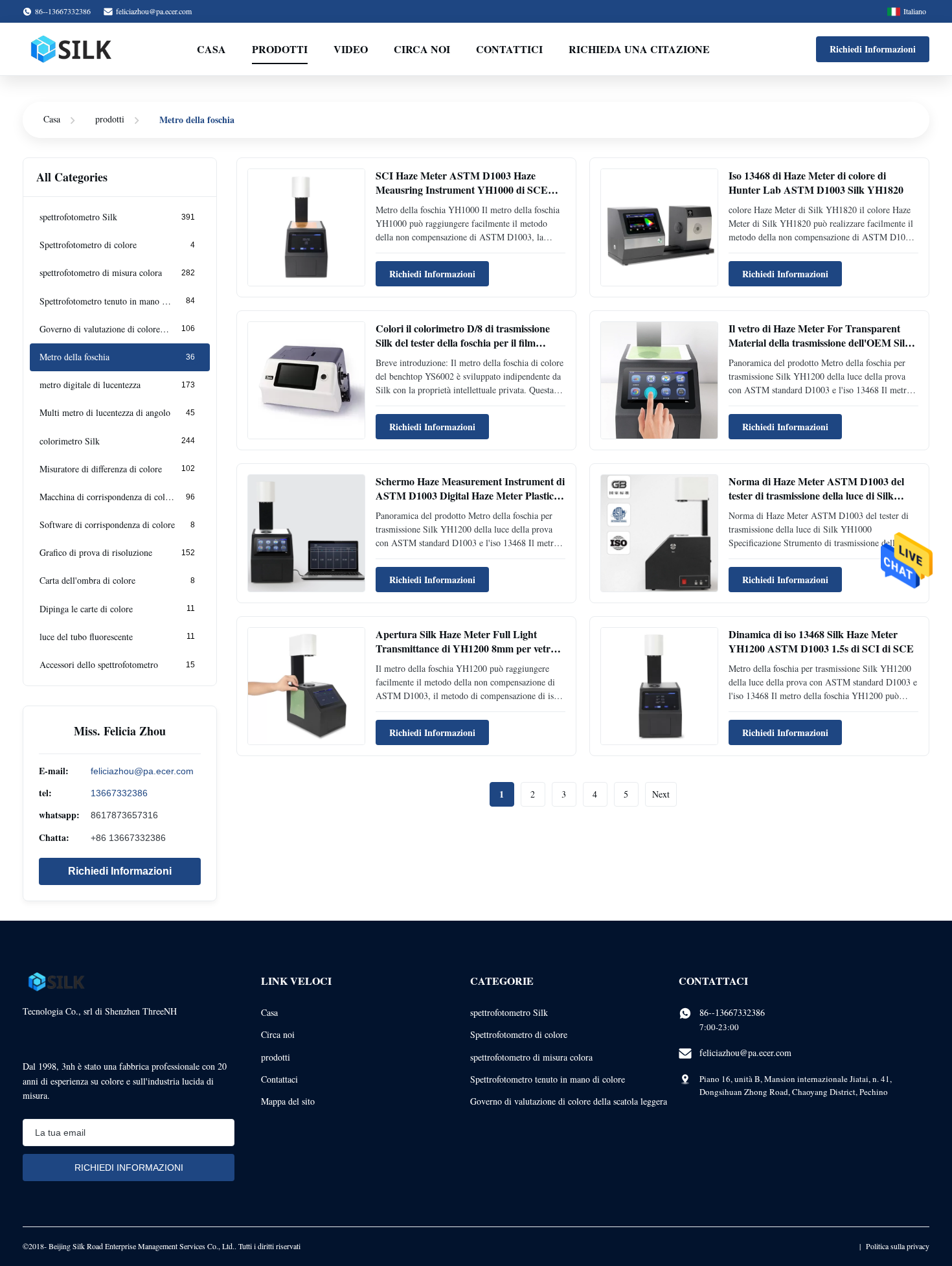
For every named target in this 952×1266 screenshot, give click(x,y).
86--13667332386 (732, 1012)
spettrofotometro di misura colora (531, 1057)
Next (661, 794)
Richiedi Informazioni (873, 49)
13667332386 (119, 793)
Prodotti (280, 48)
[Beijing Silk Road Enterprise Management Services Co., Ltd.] (72, 49)
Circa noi (422, 48)
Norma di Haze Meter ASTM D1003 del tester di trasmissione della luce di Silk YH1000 (816, 496)
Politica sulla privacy (897, 1246)
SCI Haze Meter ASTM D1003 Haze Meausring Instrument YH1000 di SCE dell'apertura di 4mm (462, 190)
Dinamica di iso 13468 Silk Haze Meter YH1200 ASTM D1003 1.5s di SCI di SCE (821, 641)
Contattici (509, 48)
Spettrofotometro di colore (518, 1034)
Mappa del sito (288, 1101)
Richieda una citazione (639, 48)
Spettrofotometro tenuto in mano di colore (547, 1079)
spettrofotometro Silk (509, 1012)
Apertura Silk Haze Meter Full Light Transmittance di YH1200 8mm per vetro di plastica (466, 649)
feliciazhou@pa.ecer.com (154, 11)
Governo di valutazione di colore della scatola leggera (568, 1101)
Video (351, 48)
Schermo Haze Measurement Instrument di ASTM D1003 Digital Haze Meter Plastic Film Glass (470, 496)
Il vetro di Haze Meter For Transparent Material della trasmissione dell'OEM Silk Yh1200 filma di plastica (820, 343)
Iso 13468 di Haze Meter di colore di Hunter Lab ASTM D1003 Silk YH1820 (816, 182)
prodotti (109, 119)
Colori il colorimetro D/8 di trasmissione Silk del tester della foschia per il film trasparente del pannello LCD (463, 343)
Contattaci (279, 1079)
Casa (211, 48)
